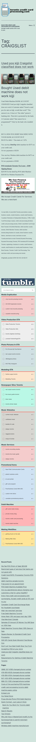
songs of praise (9, 438)
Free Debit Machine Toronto (11, 613)
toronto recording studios (12, 449)
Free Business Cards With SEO (14, 488)
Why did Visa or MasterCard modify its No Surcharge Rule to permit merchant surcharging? (16, 720)
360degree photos (10, 359)
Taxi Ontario (5, 714)
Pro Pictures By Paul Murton (13, 349)
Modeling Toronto (10, 379)
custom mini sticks (10, 493)
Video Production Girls (11, 329)
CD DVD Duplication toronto (13, 304)
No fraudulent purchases (10, 608)
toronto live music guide (12, 454)
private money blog (11, 513)
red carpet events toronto (12, 354)
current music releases (11, 414)
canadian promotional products (14, 498)
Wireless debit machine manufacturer (15, 726)
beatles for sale (9, 424)
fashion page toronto (11, 374)
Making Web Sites (10, 538)
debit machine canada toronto (12, 581)
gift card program (10, 484)
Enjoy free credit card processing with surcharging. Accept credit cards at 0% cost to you (17, 599)
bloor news (8, 399)
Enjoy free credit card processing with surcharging (10, 25)
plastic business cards (11, 474)
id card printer (9, 479)
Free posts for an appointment (12, 584)
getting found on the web (12, 534)
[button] (32, 738)
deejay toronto (9, 429)
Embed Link (5, 693)
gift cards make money (12, 509)
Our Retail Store (7, 696)
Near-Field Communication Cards (14, 469)
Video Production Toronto (12, 324)
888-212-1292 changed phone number (15, 681)
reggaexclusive (9, 434)
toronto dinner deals (11, 404)
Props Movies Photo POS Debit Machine (16, 699)
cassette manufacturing (12, 313)
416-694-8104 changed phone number (15, 675)
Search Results (6, 711)
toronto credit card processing (14, 518)
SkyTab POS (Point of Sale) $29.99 (14, 566)
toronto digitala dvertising (12, 334)
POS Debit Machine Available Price (14, 587)
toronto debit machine (11, 523)
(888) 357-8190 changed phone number (16, 669)
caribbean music (10, 419)
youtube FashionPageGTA (12, 338)
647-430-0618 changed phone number (15, 678)
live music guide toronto (12, 394)
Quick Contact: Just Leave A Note (13, 702)
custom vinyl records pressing (14, 309)
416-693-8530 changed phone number (15, 672)
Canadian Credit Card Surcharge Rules (15, 605)
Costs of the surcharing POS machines (15, 684)
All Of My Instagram (11, 363)
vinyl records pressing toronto (14, 299)
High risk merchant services (11, 610)
